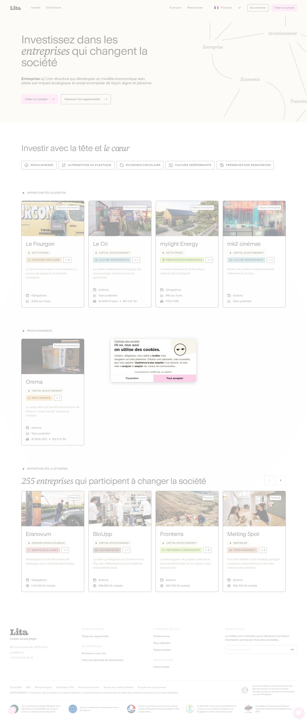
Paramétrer (132, 378)
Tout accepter (174, 378)
